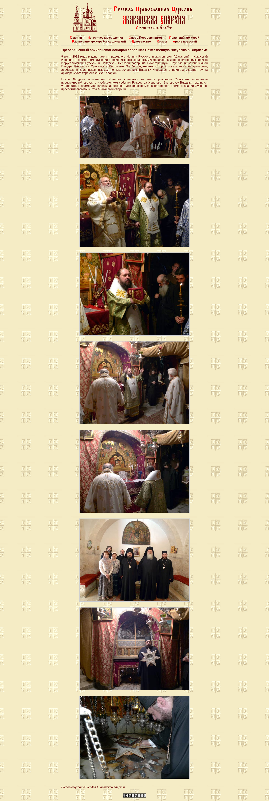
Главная (76, 37)
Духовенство (141, 41)
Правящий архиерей (184, 37)
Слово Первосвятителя (146, 37)
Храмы (162, 41)
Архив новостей (185, 41)
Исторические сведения (105, 37)
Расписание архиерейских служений (99, 41)
